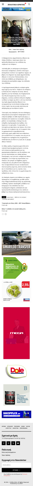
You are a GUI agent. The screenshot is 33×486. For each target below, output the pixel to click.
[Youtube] (18, 443)
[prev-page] (3, 214)
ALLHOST (20, 483)
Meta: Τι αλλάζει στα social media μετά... (14, 209)
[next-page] (6, 214)
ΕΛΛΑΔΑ (16, 34)
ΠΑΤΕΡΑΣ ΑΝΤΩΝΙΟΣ (8, 199)
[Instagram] (8, 443)
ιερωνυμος (10, 197)
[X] (13, 443)
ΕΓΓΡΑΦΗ (15, 470)
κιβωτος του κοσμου (20, 197)
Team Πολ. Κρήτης (18, 49)
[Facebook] (4, 443)
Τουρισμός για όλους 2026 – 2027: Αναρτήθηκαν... (16, 203)
